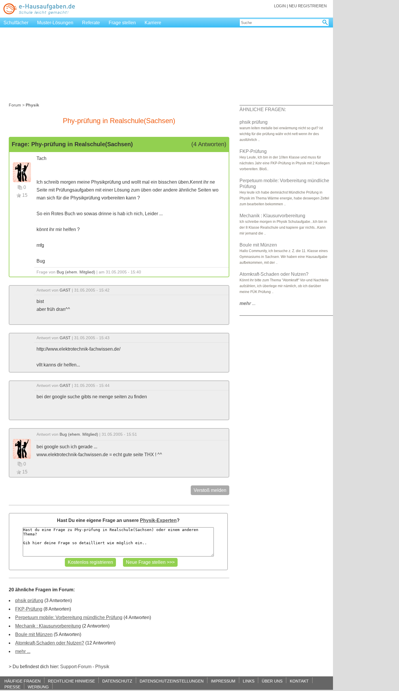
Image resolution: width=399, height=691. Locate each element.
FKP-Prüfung (28, 608)
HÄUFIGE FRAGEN (22, 681)
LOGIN (280, 6)
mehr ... (22, 651)
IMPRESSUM (223, 681)
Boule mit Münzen (34, 634)
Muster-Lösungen (55, 22)
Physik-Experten (158, 520)
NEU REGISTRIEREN (308, 6)
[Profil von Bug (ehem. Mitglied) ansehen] (22, 171)
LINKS (248, 681)
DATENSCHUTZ (117, 681)
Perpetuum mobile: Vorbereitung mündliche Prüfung (68, 617)
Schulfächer (16, 22)
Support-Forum (75, 666)
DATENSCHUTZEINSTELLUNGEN (172, 681)
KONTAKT (299, 681)
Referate (91, 22)
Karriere (153, 22)
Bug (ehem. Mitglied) (76, 272)
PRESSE (12, 687)
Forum (15, 105)
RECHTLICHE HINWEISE (71, 681)
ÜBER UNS (272, 681)
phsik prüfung (29, 600)
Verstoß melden (210, 490)
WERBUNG (38, 687)
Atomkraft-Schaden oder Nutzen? (49, 642)
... (248, 303)
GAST (65, 290)
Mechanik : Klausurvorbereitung (48, 625)
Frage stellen (122, 22)
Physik (102, 666)
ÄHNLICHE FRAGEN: (263, 109)
